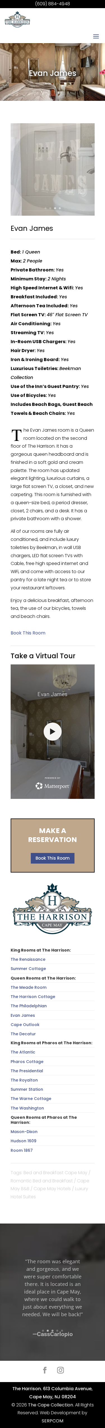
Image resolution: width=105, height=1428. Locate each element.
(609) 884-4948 (52, 4)
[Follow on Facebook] (45, 1370)
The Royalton (24, 1080)
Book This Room (53, 858)
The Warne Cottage (31, 1098)
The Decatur (23, 1034)
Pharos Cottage (27, 1061)
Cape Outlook (25, 1024)
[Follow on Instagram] (60, 1370)
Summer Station (27, 1089)
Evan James (23, 1015)
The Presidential (27, 1071)
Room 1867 (22, 1150)
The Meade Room (28, 987)
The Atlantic (23, 1052)
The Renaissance (28, 959)
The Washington (27, 1108)
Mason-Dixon (24, 1131)
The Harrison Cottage (33, 996)
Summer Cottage (28, 968)
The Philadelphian (29, 1006)
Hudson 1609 (23, 1141)
